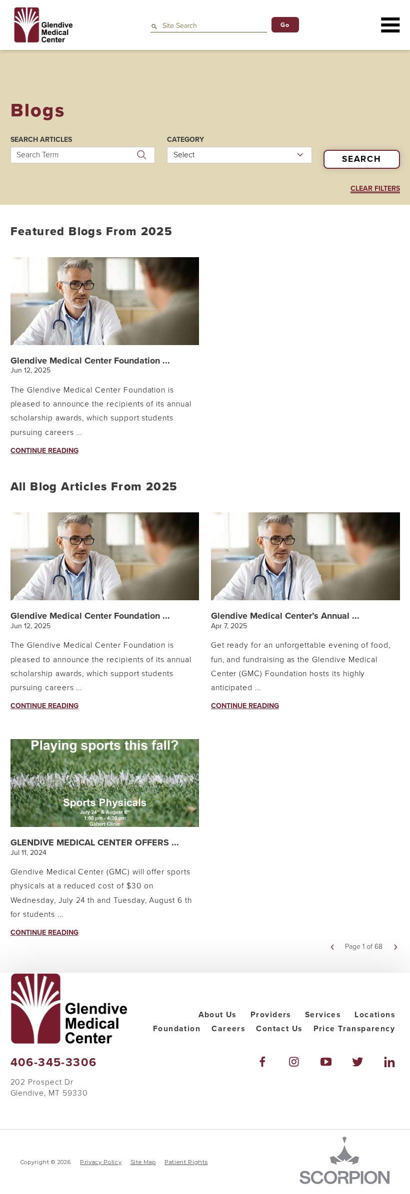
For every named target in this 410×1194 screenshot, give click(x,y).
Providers (270, 1014)
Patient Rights (186, 1162)
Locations (374, 1014)
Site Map (143, 1162)
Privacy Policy (101, 1162)
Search (361, 159)
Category (185, 139)
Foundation (176, 1028)
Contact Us (279, 1028)
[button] (390, 25)
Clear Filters (375, 189)
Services (322, 1014)
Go (285, 25)
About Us (217, 1014)
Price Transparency (354, 1028)
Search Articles (41, 139)
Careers (228, 1028)
